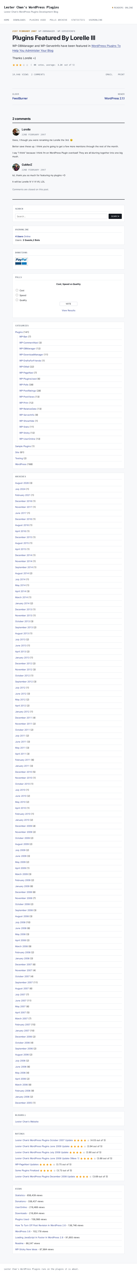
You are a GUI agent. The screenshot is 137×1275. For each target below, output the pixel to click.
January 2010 (22, 820)
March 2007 (21, 1018)
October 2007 (22, 976)
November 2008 (23, 898)
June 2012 (20, 693)
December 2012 (23, 663)
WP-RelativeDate (28, 408)
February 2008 (22, 952)
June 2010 (20, 796)
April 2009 (20, 868)
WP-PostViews (27, 396)
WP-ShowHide (26, 421)
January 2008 (22, 958)
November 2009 (23, 832)
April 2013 (20, 651)
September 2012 (24, 681)
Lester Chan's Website (27, 1121)
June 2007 (20, 1000)
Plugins (19, 332)
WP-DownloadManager (31, 354)
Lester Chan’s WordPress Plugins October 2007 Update (44, 1140)
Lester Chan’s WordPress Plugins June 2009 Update (42, 1146)
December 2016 (23, 519)
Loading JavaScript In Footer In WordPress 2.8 (39, 1237)
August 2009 (22, 844)
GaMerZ (27, 164)
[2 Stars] (17, 65)
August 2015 (22, 543)
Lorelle (26, 129)
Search (115, 216)
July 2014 (20, 579)
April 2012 (20, 705)
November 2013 (23, 615)
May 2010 (20, 802)
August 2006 (22, 1054)
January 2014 (22, 603)
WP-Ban (23, 336)
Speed (23, 295)
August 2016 (22, 525)
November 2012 (23, 669)
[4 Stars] (23, 65)
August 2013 (22, 633)
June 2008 (20, 928)
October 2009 (22, 838)
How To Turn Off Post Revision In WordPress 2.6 (40, 1225)
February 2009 (22, 880)
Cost (22, 290)
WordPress (20, 464)
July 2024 (20, 489)
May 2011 (20, 747)
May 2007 (20, 1006)
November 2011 (23, 723)
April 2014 (20, 591)
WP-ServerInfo (66, 31)
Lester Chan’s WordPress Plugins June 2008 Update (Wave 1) (47, 1158)
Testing (19, 458)
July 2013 (20, 639)
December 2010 (23, 772)
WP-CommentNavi (28, 342)
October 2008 (22, 904)
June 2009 (20, 856)
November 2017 (23, 507)
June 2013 (20, 645)
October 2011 (22, 729)
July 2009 (20, 850)
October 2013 (22, 621)
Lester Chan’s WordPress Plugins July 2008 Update (41, 1152)
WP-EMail (24, 366)
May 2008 (20, 934)
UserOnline (95, 20)
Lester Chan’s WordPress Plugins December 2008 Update (45, 1176)
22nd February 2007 (34, 134)
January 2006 (22, 1096)
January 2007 (22, 1030)
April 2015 (20, 549)
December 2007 (23, 964)
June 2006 (20, 1066)
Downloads (19, 20)
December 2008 (23, 892)
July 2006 (20, 1060)
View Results (68, 310)
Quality (23, 300)
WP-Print (23, 402)
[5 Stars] (27, 65)
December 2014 (23, 555)
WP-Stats (24, 426)
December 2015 (23, 537)
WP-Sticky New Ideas (26, 1249)
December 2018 (23, 501)
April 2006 (20, 1078)
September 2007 (24, 982)
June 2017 (20, 513)
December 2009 (23, 826)
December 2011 (23, 717)
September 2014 (24, 567)
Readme (19, 1243)
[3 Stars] (20, 65)
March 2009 (21, 874)
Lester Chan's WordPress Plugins (31, 7)
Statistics (78, 20)
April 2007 (20, 1012)
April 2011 (20, 753)
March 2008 (21, 946)
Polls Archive (58, 20)
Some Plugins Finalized (27, 1170)
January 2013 (22, 657)
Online (23, 236)
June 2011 (20, 741)
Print (121, 74)
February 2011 (22, 759)
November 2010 (23, 777)
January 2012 (22, 711)
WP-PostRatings (27, 390)
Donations (20, 1201)
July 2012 (20, 687)
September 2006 (24, 1048)
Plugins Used (38, 20)
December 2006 (23, 1036)
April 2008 (20, 940)
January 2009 (22, 886)
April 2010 (20, 808)
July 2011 (20, 735)
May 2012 (20, 699)
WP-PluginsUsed (28, 378)
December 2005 (23, 1102)
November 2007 (23, 970)
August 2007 (22, 988)
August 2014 (22, 573)
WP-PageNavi (26, 372)
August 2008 (22, 916)
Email (109, 74)
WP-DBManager (47, 31)
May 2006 (20, 1072)
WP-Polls (23, 384)
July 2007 (20, 994)
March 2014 (21, 597)
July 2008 (20, 922)
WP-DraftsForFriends (30, 360)
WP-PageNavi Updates (27, 1164)
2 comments (38, 74)
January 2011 (22, 765)
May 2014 (20, 585)
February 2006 (22, 1090)
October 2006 (22, 1042)
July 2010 (20, 790)
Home (6, 20)
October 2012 (22, 675)
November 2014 (23, 561)
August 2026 (22, 483)
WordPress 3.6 (22, 1231)
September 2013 (24, 627)
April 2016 (20, 531)
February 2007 (22, 1024)
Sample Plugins (23, 446)
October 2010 (22, 783)
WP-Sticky (24, 432)
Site (17, 452)
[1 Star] (13, 65)
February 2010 (22, 814)
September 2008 (24, 910)
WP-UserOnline (27, 438)
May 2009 (20, 862)
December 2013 (23, 609)
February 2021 (22, 495)
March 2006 (21, 1084)
